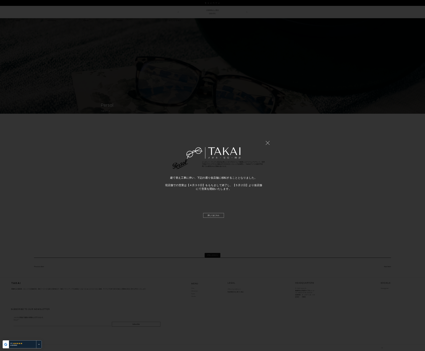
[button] (268, 143)
